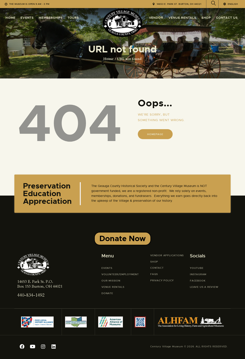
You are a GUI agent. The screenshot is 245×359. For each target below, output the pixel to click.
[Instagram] (43, 346)
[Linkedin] (53, 346)
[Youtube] (32, 346)
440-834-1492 (30, 295)
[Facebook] (22, 346)
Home (108, 59)
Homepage (155, 134)
